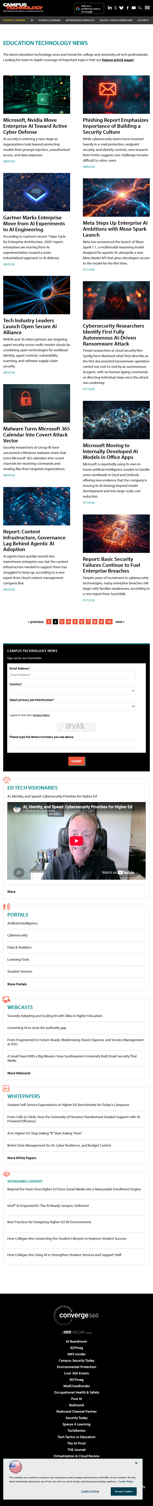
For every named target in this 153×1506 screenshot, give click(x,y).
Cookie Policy (125, 1481)
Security (143, 20)
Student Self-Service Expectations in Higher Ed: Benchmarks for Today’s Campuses (68, 1104)
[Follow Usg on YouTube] (134, 8)
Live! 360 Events (76, 1373)
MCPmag (76, 1379)
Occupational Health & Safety (76, 1392)
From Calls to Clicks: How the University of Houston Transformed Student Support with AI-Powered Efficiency (74, 1119)
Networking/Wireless (80, 20)
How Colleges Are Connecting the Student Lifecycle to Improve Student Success (66, 1238)
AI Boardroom (76, 1341)
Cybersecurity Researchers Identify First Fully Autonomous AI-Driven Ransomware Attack (113, 334)
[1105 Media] (76, 1332)
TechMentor (77, 1430)
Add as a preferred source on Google (90, 8)
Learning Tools (18, 959)
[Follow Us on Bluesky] (121, 8)
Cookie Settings (90, 1491)
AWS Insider (76, 1354)
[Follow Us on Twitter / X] (115, 7)
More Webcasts (19, 1073)
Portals (17, 914)
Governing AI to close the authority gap (36, 1027)
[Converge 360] (76, 1315)
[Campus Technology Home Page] (23, 7)
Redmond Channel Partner (76, 1411)
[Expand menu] (147, 8)
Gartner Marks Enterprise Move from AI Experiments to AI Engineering (34, 223)
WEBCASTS (20, 1006)
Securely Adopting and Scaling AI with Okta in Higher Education (54, 1015)
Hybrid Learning (50, 20)
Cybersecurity (17, 935)
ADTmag (76, 1347)
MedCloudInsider (76, 1386)
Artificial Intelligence (22, 923)
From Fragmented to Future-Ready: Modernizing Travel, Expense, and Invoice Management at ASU (75, 1042)
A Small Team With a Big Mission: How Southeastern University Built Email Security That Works (72, 1058)
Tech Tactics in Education (76, 1437)
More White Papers (21, 1158)
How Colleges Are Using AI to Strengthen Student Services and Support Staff (64, 1255)
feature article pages (117, 60)
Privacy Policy (41, 715)
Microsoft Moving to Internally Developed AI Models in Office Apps (110, 451)
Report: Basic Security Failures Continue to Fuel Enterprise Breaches (111, 564)
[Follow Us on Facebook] (127, 8)
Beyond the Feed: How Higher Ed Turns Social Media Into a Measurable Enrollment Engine (74, 1189)
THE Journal (77, 1449)
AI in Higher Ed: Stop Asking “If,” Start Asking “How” (44, 1133)
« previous (36, 621)
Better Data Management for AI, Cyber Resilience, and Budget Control (59, 1145)
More (11, 891)
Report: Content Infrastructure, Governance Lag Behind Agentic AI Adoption (34, 540)
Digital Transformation (116, 20)
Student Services (19, 971)
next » (120, 621)
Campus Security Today (76, 1360)
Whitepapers (23, 1095)
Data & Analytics (19, 947)
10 (109, 621)
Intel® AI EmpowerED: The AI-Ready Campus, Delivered (48, 1205)
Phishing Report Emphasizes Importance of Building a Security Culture (115, 125)
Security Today (77, 1417)
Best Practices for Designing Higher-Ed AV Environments (49, 1222)
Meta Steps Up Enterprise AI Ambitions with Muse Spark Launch (115, 228)
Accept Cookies (124, 1491)
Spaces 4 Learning (76, 1424)
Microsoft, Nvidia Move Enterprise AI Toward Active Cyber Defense (35, 125)
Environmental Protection (76, 1366)
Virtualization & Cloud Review (76, 1456)
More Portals (17, 984)
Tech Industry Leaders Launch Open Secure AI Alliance (30, 326)
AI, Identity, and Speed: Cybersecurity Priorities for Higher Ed (52, 796)
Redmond (76, 1405)
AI (32, 20)
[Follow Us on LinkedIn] (110, 7)
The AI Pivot (76, 1443)
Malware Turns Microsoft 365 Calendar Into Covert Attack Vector (36, 434)
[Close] (136, 1463)
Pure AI (76, 1398)
